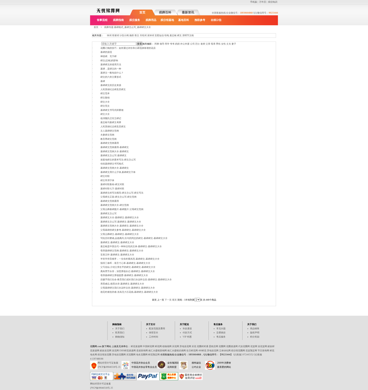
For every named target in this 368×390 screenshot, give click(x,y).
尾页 (174, 299)
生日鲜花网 (192, 350)
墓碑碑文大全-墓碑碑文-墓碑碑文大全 (119, 217)
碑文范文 (105, 106)
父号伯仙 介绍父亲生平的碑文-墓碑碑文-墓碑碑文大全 (127, 267)
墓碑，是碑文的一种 (110, 68)
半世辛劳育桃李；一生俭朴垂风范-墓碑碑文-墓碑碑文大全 (129, 259)
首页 (142, 12)
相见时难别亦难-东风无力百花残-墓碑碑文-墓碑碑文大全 (129, 292)
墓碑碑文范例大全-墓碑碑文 (114, 151)
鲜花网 (158, 346)
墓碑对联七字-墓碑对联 (112, 188)
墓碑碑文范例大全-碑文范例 (114, 205)
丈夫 (228, 44)
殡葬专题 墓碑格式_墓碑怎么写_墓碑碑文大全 (127, 27)
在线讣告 (216, 20)
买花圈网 (131, 354)
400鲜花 (202, 350)
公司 (192, 44)
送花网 (115, 350)
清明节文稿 (188, 35)
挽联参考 (200, 20)
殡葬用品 (151, 20)
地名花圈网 (142, 354)
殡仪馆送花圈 (104, 354)
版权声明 (254, 332)
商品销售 (254, 328)
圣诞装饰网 (142, 350)
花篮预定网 (251, 350)
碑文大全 (105, 102)
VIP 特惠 (187, 336)
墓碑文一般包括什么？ (111, 72)
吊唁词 (143, 35)
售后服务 (221, 336)
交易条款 (221, 332)
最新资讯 (188, 12)
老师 (202, 44)
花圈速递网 (232, 346)
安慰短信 (159, 35)
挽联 (131, 35)
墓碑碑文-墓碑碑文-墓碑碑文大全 (117, 242)
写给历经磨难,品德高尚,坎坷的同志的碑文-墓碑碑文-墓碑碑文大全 (134, 238)
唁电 (166, 35)
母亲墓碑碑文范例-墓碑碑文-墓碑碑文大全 (121, 250)
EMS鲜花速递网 (127, 350)
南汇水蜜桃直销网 (157, 350)
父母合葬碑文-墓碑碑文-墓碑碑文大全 (119, 234)
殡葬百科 (165, 12)
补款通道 (187, 328)
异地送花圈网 (119, 354)
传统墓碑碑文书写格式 (111, 163)
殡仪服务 (134, 20)
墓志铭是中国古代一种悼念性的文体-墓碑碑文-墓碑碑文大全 (131, 246)
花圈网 (222, 346)
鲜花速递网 (136, 346)
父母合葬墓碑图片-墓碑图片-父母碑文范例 (121, 209)
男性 (218, 44)
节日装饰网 (263, 350)
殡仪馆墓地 (167, 20)
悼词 (109, 35)
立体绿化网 (225, 350)
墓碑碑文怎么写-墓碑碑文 (113, 155)
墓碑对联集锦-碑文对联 (112, 184)
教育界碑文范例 (108, 139)
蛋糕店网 (213, 346)
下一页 (168, 299)
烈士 (197, 44)
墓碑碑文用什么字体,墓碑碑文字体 (118, 172)
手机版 (253, 2)
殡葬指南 (118, 20)
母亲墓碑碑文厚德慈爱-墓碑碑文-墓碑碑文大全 (124, 275)
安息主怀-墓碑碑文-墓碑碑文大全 (117, 254)
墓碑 (102, 81)
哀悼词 (150, 35)
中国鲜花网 (148, 346)
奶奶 (177, 44)
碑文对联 (105, 176)
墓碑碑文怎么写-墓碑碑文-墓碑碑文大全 (120, 221)
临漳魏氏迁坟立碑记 (110, 118)
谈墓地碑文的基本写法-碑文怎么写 (118, 159)
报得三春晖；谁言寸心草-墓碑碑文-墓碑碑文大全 (125, 263)
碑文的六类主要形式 (110, 77)
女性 (223, 44)
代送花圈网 (244, 346)
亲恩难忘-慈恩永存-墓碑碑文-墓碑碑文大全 (122, 283)
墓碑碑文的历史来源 (110, 85)
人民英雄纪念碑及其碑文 (113, 89)
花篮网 (253, 346)
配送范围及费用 (157, 328)
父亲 (208, 44)
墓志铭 (173, 35)
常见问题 (221, 328)
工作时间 (153, 336)
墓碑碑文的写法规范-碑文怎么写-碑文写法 (121, 192)
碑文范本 (105, 93)
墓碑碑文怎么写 (108, 213)
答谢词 (115, 35)
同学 (167, 44)
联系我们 (119, 332)
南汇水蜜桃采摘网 (176, 350)
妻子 (234, 44)
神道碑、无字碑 (108, 56)
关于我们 (119, 328)
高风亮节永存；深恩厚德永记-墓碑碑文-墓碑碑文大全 (127, 271)
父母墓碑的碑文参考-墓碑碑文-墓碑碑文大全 (123, 230)
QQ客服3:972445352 (243, 354)
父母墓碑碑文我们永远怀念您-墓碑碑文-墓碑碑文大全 (127, 287)
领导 (162, 44)
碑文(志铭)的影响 (109, 60)
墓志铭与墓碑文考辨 (110, 122)
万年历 (262, 2)
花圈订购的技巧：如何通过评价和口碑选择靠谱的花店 (128, 48)
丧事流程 (102, 20)
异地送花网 (185, 346)
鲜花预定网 (154, 354)
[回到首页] (108, 13)
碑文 (179, 35)
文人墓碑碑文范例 (109, 130)
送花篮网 (262, 346)
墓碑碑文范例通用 (109, 143)
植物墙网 (167, 346)
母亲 (213, 44)
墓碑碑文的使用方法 (110, 64)
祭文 (137, 35)
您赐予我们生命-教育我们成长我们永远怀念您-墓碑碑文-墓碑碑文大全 (136, 279)
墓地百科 (183, 20)
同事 (156, 44)
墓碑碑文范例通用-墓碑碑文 (114, 147)
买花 (194, 346)
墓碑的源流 (106, 52)
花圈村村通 (202, 346)
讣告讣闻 (124, 35)
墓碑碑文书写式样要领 (111, 110)
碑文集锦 (105, 97)
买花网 (175, 346)
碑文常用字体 (107, 180)
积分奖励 (254, 336)
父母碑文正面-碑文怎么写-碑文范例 (118, 196)
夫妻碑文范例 (107, 134)
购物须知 (119, 336)
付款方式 (187, 332)
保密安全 (153, 332)
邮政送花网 (105, 350)
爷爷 (172, 44)
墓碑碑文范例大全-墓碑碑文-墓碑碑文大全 (121, 225)
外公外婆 (185, 44)
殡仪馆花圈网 (238, 350)
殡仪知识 (272, 2)
